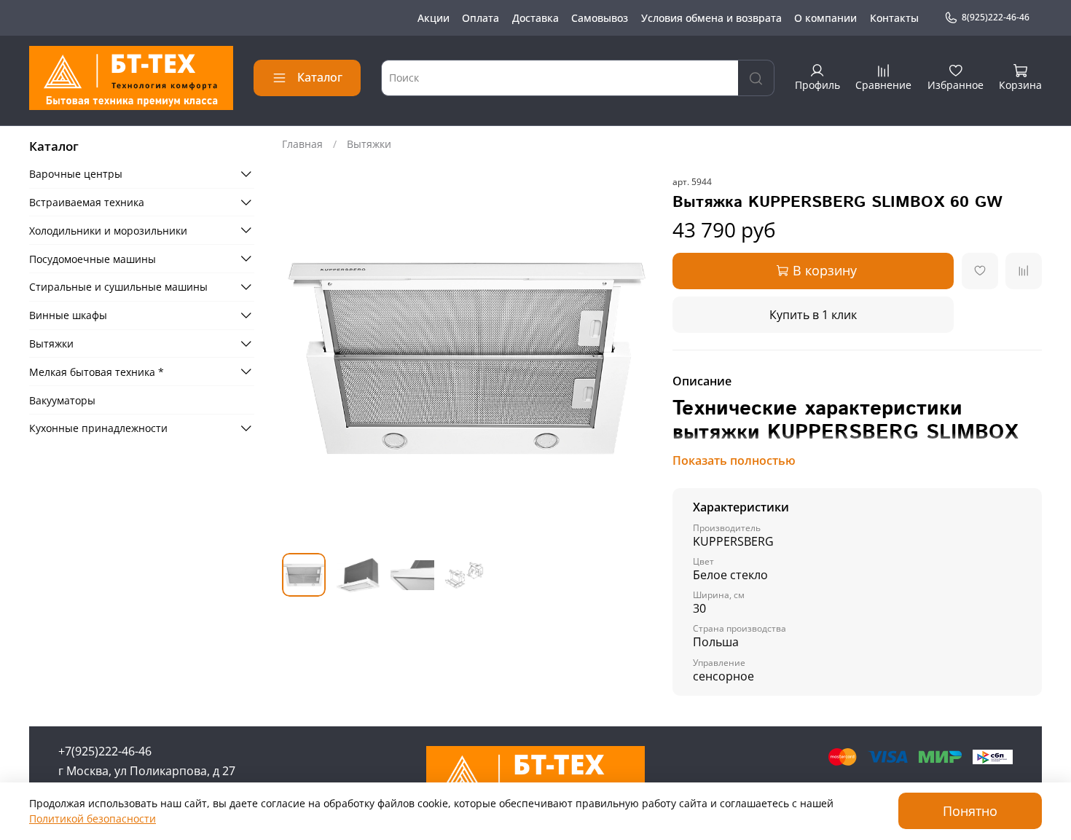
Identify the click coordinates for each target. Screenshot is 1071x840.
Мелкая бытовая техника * (96, 371)
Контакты (894, 18)
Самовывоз (599, 18)
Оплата (480, 18)
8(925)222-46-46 (995, 17)
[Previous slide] (302, 357)
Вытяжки (369, 144)
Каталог (319, 77)
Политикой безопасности (92, 818)
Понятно (970, 811)
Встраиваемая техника (86, 202)
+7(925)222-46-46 (105, 751)
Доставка (535, 18)
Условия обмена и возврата (711, 18)
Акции (433, 18)
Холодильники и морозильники (108, 230)
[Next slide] (631, 357)
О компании (825, 18)
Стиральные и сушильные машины (118, 287)
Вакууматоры (62, 400)
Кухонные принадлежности (98, 428)
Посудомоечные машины (92, 258)
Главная (302, 144)
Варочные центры (75, 174)
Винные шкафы (68, 315)
